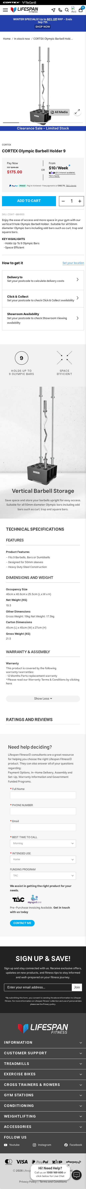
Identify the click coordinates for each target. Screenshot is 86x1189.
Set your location (73, 263)
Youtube (14, 1145)
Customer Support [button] (25, 1053)
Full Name (18, 789)
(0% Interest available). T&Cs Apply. (62, 174)
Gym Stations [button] (19, 1095)
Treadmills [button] (16, 1064)
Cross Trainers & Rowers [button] (32, 1085)
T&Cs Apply (71, 185)
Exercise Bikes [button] (20, 1074)
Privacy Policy (28, 1182)
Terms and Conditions (53, 1182)
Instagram (44, 1145)
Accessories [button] (17, 1127)
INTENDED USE (21, 853)
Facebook (76, 1145)
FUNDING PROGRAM (23, 869)
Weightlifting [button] (20, 1116)
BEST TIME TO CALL (24, 837)
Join (77, 987)
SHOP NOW (42, 27)
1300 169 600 (55, 1172)
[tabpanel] (41, 86)
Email (15, 821)
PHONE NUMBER (22, 805)
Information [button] (18, 1042)
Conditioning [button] (19, 1106)
